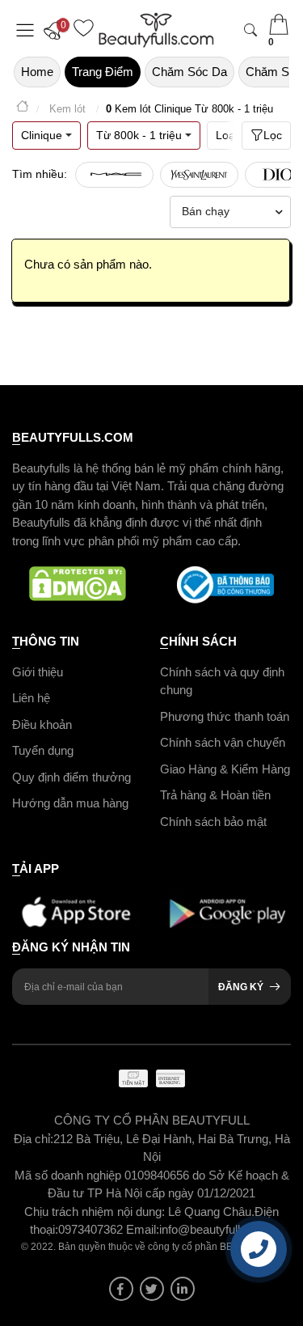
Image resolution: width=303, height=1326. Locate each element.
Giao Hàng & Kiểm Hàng (225, 769)
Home (37, 71)
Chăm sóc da (189, 71)
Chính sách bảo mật (213, 821)
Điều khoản (42, 724)
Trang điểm (102, 71)
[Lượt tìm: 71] (199, 175)
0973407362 (92, 1229)
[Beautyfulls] (22, 109)
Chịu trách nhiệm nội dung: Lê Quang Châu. (139, 1211)
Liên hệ (31, 698)
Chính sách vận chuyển (222, 742)
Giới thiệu (37, 672)
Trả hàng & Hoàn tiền (215, 795)
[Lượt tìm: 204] (114, 175)
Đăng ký (240, 987)
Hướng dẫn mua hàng (70, 803)
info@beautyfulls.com (216, 1229)
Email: (142, 1229)
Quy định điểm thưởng (71, 777)
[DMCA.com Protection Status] (78, 585)
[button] (56, 30)
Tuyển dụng (43, 750)
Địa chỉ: (33, 1139)
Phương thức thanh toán (224, 716)
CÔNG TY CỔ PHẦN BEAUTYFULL (152, 1120)
